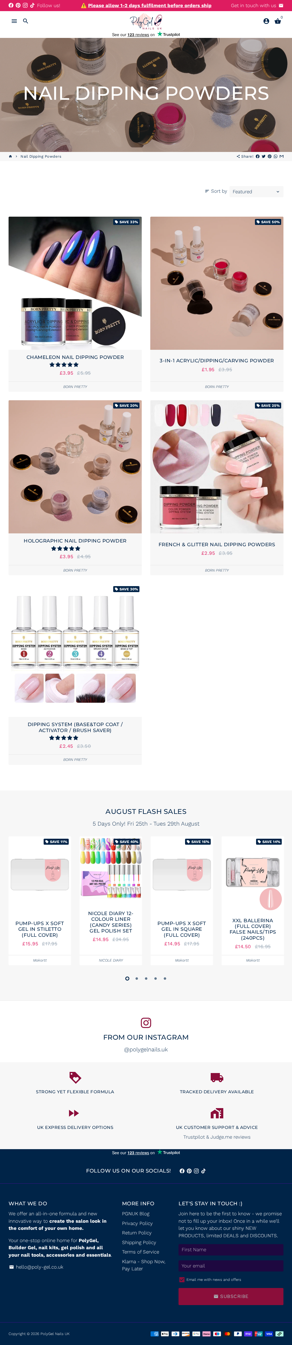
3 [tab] (146, 978)
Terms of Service (140, 1252)
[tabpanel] (40, 901)
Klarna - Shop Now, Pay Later (143, 1265)
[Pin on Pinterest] (269, 156)
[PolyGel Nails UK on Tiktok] (32, 5)
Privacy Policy (137, 1223)
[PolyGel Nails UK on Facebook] (11, 5)
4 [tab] (155, 978)
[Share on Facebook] (257, 156)
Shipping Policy (139, 1242)
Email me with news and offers (213, 1279)
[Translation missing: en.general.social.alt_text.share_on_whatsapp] (275, 156)
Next (277, 902)
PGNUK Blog (135, 1213)
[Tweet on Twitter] (263, 156)
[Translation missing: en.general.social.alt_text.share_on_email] (281, 156)
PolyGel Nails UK (55, 1334)
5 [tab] (165, 978)
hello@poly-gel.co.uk (36, 1267)
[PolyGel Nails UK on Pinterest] (18, 5)
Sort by (216, 191)
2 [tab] (136, 978)
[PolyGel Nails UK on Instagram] (25, 5)
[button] (65, 364)
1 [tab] (127, 978)
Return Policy (137, 1233)
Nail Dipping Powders (41, 156)
